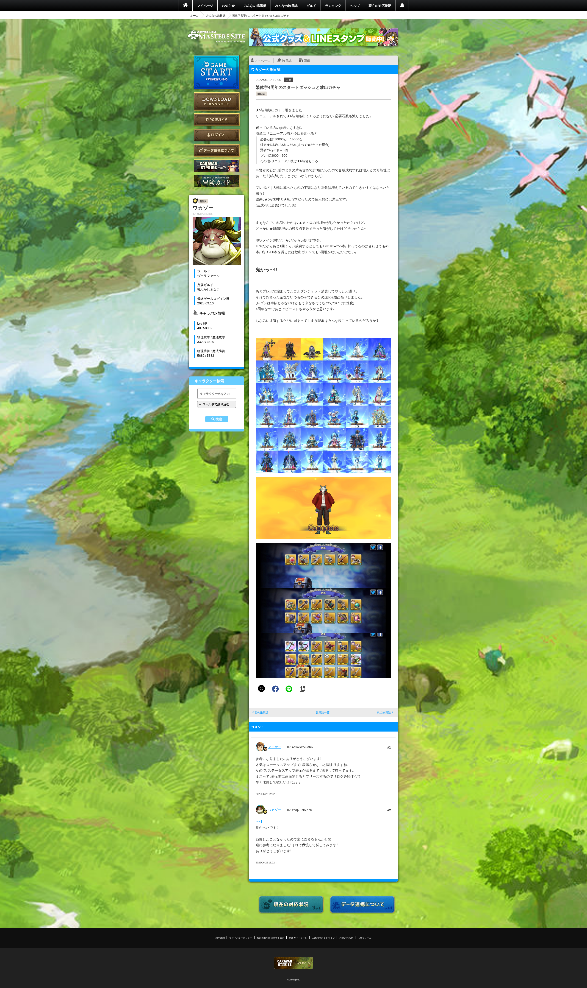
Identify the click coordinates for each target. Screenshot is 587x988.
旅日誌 (287, 60)
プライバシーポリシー (240, 937)
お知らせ (228, 5)
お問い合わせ (346, 937)
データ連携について (217, 150)
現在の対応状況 (380, 5)
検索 (219, 419)
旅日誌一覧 (322, 712)
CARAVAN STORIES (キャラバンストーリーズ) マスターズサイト (216, 36)
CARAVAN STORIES (293, 963)
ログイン (217, 135)
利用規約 (220, 937)
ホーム (194, 15)
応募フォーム (364, 937)
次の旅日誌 (384, 712)
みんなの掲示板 (255, 5)
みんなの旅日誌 (286, 5)
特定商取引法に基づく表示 (270, 937)
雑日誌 (261, 94)
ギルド (311, 5)
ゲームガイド (217, 181)
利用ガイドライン (298, 937)
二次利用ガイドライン (323, 937)
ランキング (333, 5)
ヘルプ (355, 5)
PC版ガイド (217, 119)
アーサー (274, 746)
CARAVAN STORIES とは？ (217, 165)
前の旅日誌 (261, 712)
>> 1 (259, 821)
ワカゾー (274, 809)
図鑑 (307, 60)
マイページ (205, 5)
